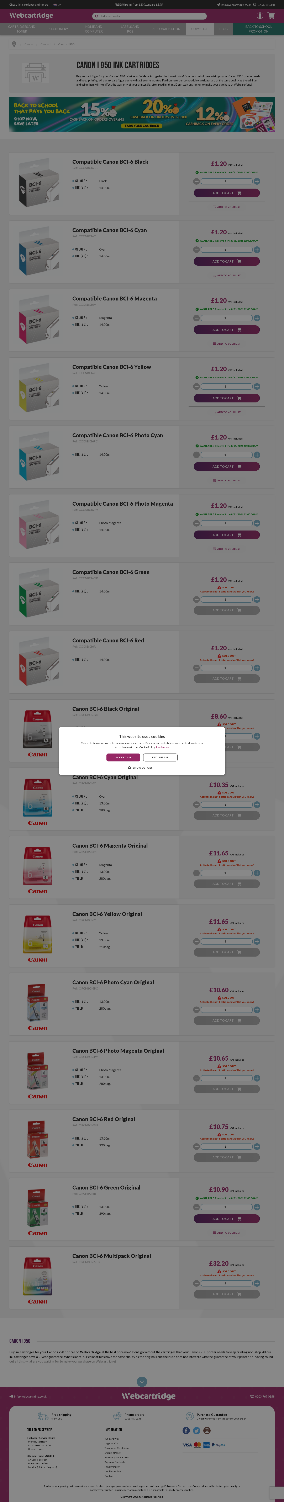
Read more (162, 747)
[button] (142, 768)
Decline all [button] (160, 757)
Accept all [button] (123, 757)
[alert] (142, 751)
